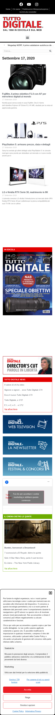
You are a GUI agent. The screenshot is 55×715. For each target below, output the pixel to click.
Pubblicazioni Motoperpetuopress (35, 9)
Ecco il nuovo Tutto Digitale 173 (18, 395)
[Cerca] (50, 51)
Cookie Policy (18, 711)
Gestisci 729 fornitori (14, 681)
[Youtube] (28, 4)
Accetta (27, 689)
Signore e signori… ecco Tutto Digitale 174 (23, 390)
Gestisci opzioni (27, 705)
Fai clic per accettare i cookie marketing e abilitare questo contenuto (26, 497)
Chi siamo (16, 9)
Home (8, 9)
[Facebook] (21, 4)
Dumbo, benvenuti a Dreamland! (19, 548)
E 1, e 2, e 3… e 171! (13, 405)
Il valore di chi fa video (14, 385)
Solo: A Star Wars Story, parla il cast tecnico (23, 558)
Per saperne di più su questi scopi (38, 681)
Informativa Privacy (33, 711)
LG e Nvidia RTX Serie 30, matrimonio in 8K (25, 192)
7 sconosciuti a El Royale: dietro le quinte (22, 553)
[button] (50, 593)
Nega (27, 697)
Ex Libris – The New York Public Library (21, 563)
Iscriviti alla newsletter (28, 12)
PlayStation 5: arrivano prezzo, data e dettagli (26, 144)
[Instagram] (36, 4)
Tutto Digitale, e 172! (13, 400)
